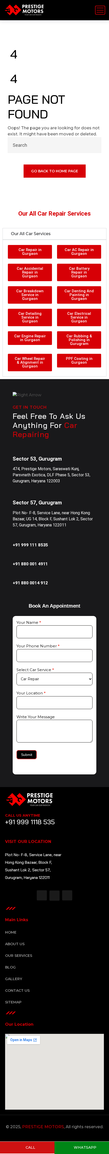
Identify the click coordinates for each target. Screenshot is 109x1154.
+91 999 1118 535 (30, 822)
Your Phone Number (38, 646)
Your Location (31, 693)
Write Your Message (35, 716)
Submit (26, 755)
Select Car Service (35, 669)
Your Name (28, 622)
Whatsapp (84, 1147)
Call (30, 1147)
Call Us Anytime (22, 815)
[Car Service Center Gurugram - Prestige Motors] (24, 10)
